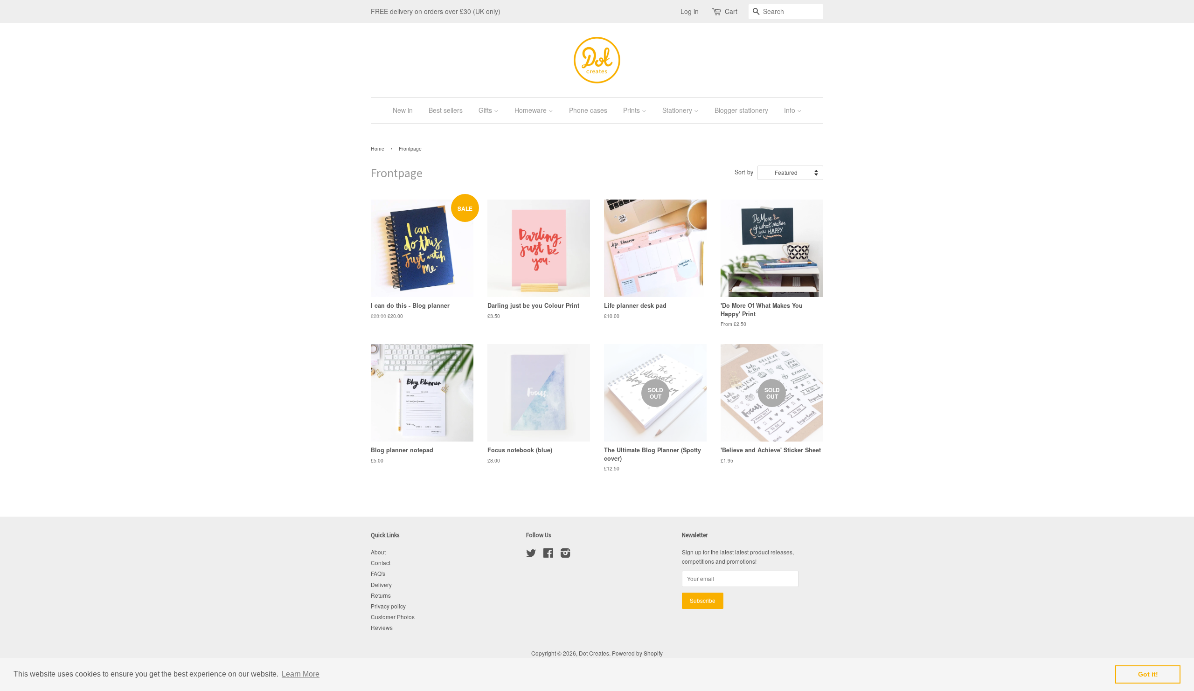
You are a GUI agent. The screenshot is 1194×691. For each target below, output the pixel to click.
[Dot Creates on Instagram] (565, 555)
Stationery (678, 110)
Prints (632, 110)
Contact (380, 563)
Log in (689, 11)
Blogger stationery (741, 110)
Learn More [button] (300, 674)
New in (403, 110)
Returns (381, 595)
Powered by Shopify (637, 653)
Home (377, 148)
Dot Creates (594, 653)
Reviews (382, 627)
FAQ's (378, 573)
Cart (731, 11)
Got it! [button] (1148, 674)
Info (790, 110)
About (378, 552)
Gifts (486, 110)
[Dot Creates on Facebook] (548, 555)
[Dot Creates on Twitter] (531, 555)
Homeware (531, 110)
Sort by (744, 172)
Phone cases (588, 110)
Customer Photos (393, 617)
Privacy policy (388, 606)
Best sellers (446, 110)
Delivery (381, 584)
